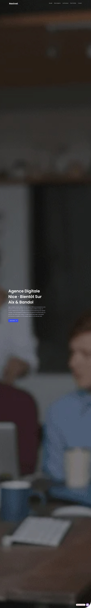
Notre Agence (57, 3)
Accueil (50, 3)
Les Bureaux (65, 3)
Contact (80, 3)
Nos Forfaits (73, 3)
